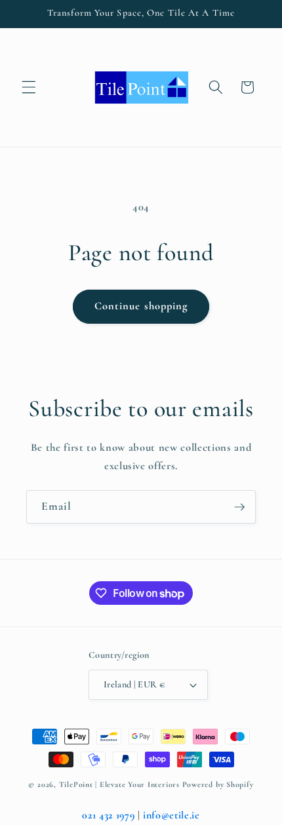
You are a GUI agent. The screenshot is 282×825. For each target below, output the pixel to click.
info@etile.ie (171, 815)
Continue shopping (141, 306)
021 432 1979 (108, 815)
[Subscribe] (239, 507)
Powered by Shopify (218, 784)
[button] (29, 87)
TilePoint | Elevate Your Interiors (119, 784)
